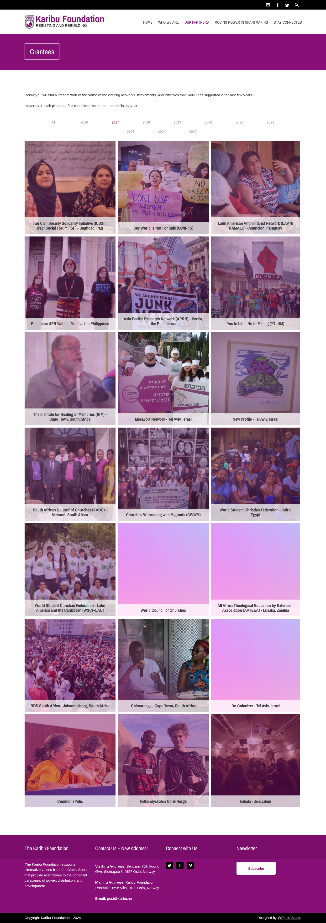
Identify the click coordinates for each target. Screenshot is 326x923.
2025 (193, 132)
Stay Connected (288, 22)
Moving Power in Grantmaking (241, 22)
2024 (162, 132)
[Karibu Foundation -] (66, 21)
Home (147, 22)
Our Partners (196, 22)
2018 (146, 122)
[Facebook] (277, 5)
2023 (131, 132)
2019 (177, 122)
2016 (84, 122)
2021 (239, 122)
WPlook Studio (289, 918)
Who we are (168, 22)
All (53, 122)
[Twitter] (287, 5)
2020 (208, 122)
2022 (270, 122)
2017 (115, 122)
